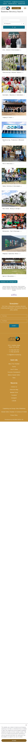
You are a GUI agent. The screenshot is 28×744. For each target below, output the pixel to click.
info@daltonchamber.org (18, 1)
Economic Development (14, 372)
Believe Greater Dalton (14, 375)
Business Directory (6, 286)
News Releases (14, 286)
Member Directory (12, 3)
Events (14, 366)
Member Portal (21, 3)
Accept (14, 740)
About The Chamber (14, 363)
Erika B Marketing (20, 408)
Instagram (14, 398)
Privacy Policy (14, 415)
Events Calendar (21, 286)
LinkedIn (14, 400)
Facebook (14, 395)
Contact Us (9, 288)
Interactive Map (14, 389)
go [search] (15, 27)
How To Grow (14, 369)
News (14, 377)
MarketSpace (21, 287)
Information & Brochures (16, 288)
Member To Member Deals (12, 287)
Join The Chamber (16, 8)
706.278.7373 (7, 1)
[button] (24, 8)
